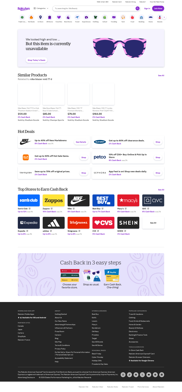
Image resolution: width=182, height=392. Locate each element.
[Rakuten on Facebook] (135, 374)
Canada (21, 326)
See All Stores (97, 345)
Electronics (133, 331)
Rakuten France (24, 340)
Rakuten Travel (128, 387)
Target (94, 338)
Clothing (132, 317)
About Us (58, 317)
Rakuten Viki (83, 387)
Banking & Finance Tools (138, 335)
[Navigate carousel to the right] (164, 17)
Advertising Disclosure (26, 377)
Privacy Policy (60, 349)
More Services (143, 387)
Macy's (94, 324)
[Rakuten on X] (142, 374)
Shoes (131, 338)
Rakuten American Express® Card (141, 354)
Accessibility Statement (64, 358)
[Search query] (137, 8)
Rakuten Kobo (112, 387)
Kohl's (94, 317)
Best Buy (95, 314)
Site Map (58, 342)
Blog (56, 338)
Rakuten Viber (97, 387)
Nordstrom (96, 328)
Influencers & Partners (63, 328)
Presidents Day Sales (100, 364)
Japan (20, 329)
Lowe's (94, 321)
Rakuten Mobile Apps (26, 314)
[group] (29, 102)
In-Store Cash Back (136, 350)
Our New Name (61, 321)
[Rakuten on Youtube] (148, 374)
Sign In (147, 8)
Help (56, 361)
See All (161, 75)
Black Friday (96, 354)
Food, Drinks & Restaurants (139, 321)
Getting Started (61, 314)
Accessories (133, 342)
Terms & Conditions (62, 345)
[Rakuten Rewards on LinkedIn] (161, 374)
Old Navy (95, 331)
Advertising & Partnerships (65, 324)
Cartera (21, 333)
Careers (58, 335)
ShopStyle (22, 336)
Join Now (158, 8)
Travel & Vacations (136, 314)
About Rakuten (158, 387)
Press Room (59, 331)
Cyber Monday (97, 357)
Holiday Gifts (97, 360)
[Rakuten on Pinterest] (155, 374)
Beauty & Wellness (136, 328)
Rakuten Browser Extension (139, 357)
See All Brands (97, 342)
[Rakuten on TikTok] (129, 374)
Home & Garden (135, 324)
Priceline (95, 335)
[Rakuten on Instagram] (123, 374)
